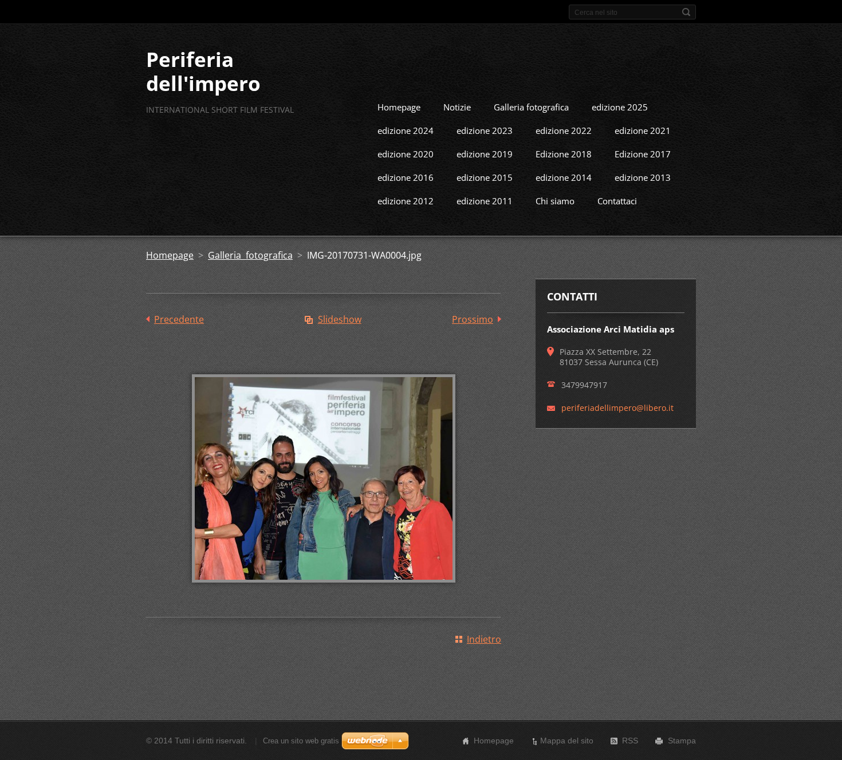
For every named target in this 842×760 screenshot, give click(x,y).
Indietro (484, 639)
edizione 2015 (485, 177)
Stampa (682, 740)
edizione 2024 (405, 130)
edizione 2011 (485, 201)
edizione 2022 (564, 130)
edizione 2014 (564, 177)
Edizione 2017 (643, 154)
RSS (630, 740)
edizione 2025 (620, 107)
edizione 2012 (405, 201)
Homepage (398, 107)
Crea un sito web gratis (301, 741)
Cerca (686, 12)
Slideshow (339, 319)
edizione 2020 (405, 154)
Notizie (457, 107)
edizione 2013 (643, 177)
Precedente (179, 319)
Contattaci (617, 201)
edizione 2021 (643, 130)
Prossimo (472, 319)
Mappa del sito (566, 740)
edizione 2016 (405, 177)
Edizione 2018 (564, 154)
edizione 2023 (485, 130)
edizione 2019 (485, 154)
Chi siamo (555, 201)
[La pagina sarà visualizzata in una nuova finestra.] (323, 590)
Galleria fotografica (531, 107)
